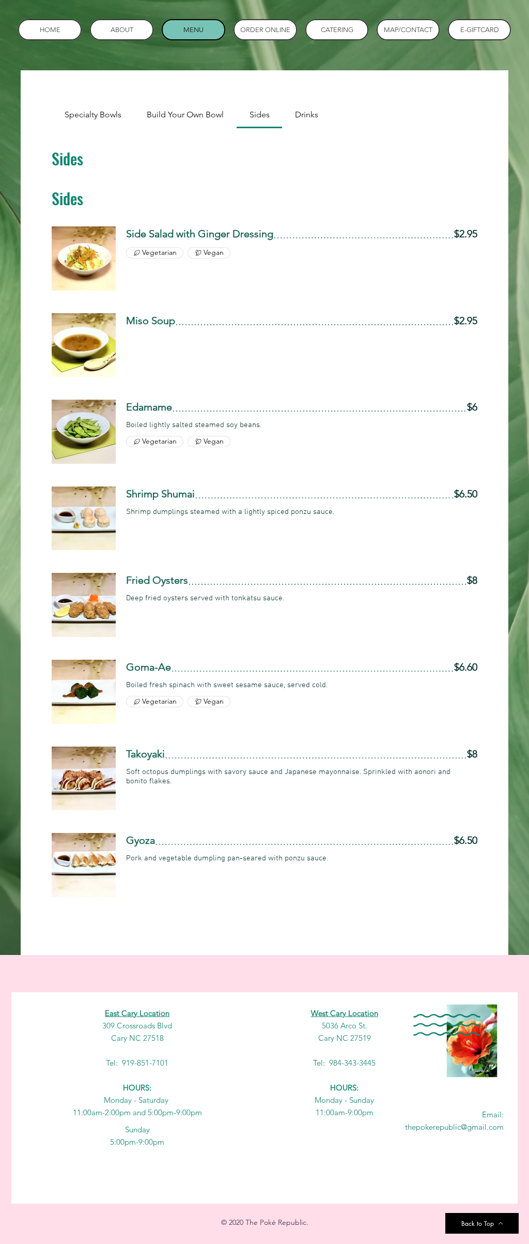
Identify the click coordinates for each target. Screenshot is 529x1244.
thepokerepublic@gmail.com (454, 1127)
